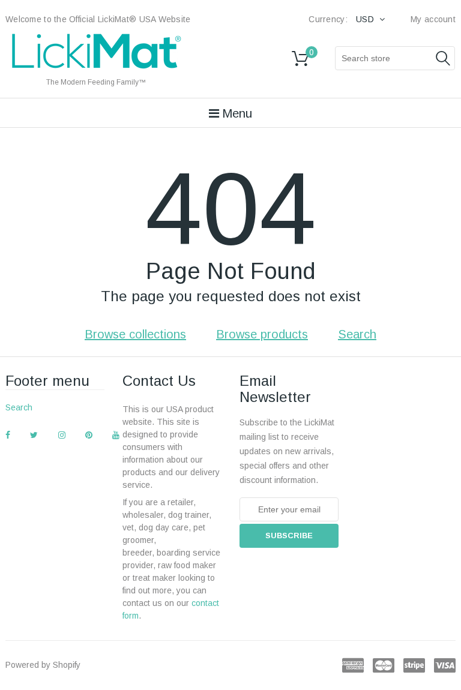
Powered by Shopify (42, 665)
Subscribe (289, 535)
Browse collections (135, 334)
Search (357, 334)
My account (433, 19)
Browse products (262, 334)
